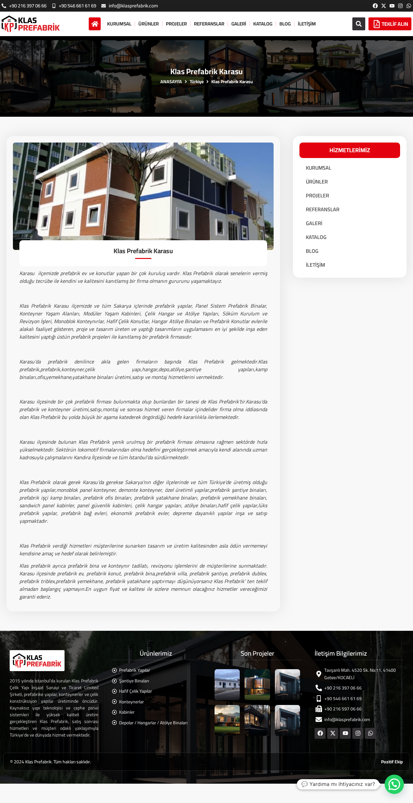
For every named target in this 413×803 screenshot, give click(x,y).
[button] (358, 23)
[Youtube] (392, 5)
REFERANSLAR (209, 23)
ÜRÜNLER (148, 23)
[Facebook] (375, 5)
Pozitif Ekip (392, 762)
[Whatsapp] (408, 5)
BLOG (285, 23)
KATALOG (262, 23)
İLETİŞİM (307, 23)
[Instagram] (400, 5)
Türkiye (197, 81)
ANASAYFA (171, 81)
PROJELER (176, 23)
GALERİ (238, 23)
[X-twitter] (383, 5)
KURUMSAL (119, 23)
